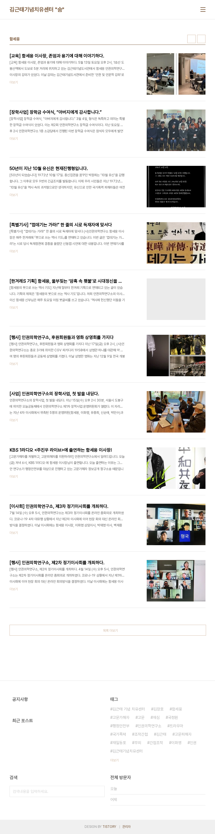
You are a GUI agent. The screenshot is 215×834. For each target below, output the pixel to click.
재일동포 (119, 742)
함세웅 (177, 709)
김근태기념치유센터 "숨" (37, 9)
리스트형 (201, 39)
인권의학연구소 (149, 726)
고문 (141, 717)
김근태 (161, 734)
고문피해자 (183, 734)
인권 (193, 742)
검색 (99, 791)
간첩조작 (156, 742)
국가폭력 (119, 734)
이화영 (176, 742)
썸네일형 (191, 39)
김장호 (158, 709)
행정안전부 (121, 726)
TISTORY (109, 827)
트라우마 (176, 726)
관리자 (126, 827)
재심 (156, 717)
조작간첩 (141, 734)
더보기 (114, 760)
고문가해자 (121, 717)
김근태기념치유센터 (128, 751)
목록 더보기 (110, 631)
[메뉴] (203, 9)
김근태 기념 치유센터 (129, 709)
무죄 (137, 742)
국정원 (173, 717)
